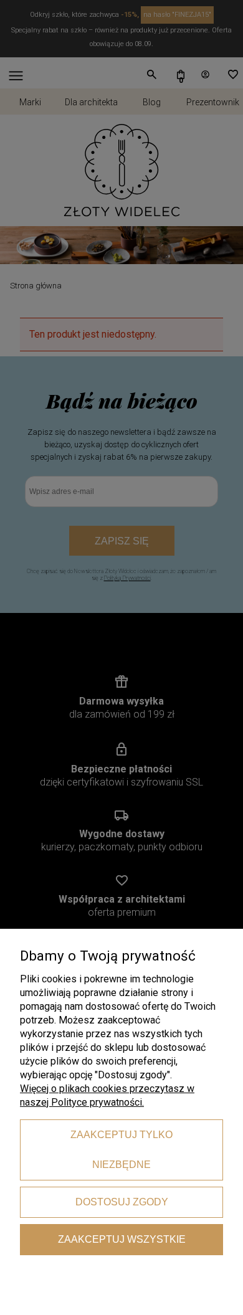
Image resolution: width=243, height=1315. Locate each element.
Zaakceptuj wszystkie (122, 1239)
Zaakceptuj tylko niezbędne (121, 1149)
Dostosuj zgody (121, 1202)
